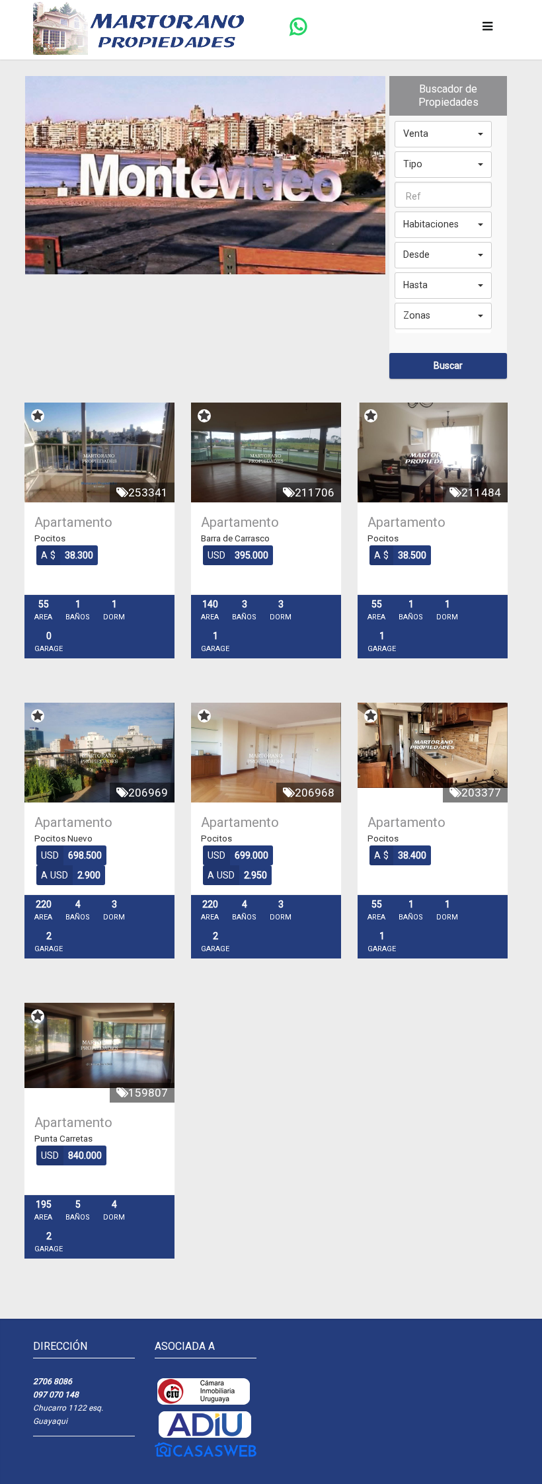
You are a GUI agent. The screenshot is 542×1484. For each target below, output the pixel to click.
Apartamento (73, 522)
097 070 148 (56, 1394)
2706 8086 (52, 1381)
